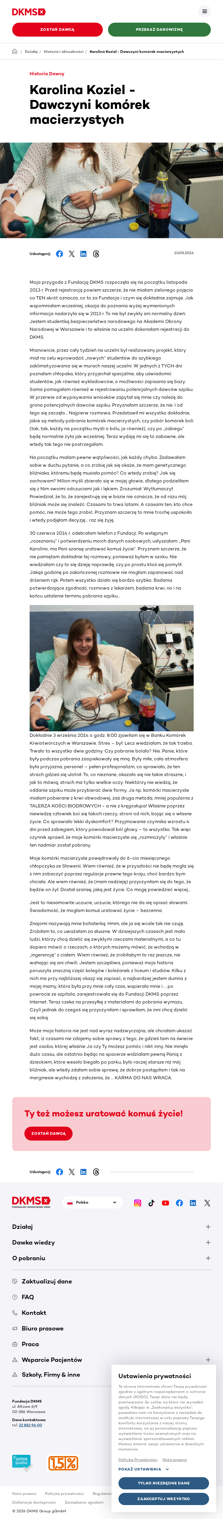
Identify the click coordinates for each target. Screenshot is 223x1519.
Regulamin (102, 1493)
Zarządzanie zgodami (84, 1502)
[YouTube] (165, 1202)
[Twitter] (207, 1202)
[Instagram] (137, 1202)
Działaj (31, 51)
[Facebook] (179, 1202)
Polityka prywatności (64, 1493)
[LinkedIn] (193, 1202)
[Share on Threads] (96, 253)
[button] (205, 11)
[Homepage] (14, 51)
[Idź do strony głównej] (29, 11)
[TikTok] (151, 1202)
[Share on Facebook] (59, 253)
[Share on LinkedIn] (83, 253)
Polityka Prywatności (137, 1459)
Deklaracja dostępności (34, 1502)
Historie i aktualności (64, 51)
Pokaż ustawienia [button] (139, 1469)
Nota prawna (24, 1493)
